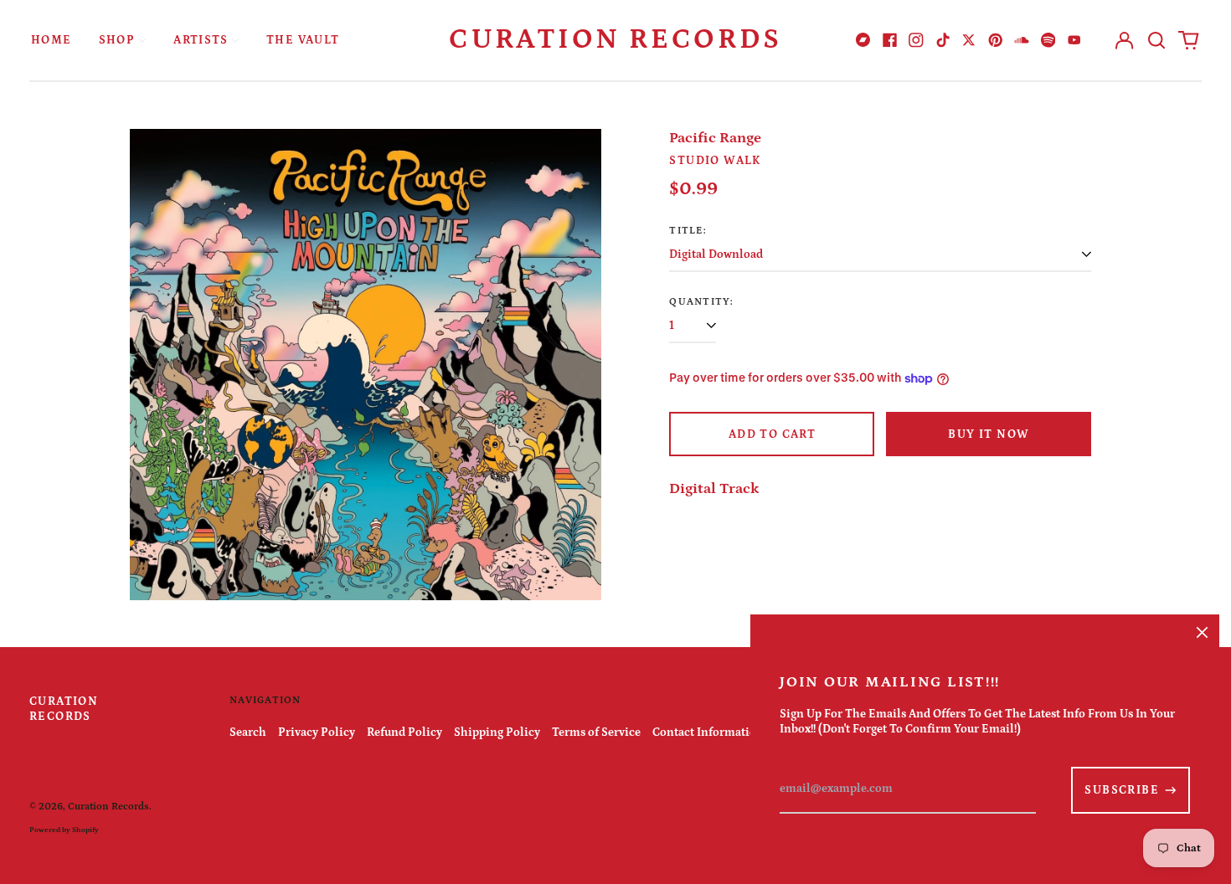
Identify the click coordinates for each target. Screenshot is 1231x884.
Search (247, 732)
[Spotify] (1048, 40)
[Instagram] (916, 40)
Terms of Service (596, 732)
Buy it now (988, 434)
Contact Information (708, 732)
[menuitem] (51, 40)
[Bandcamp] (863, 40)
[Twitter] (968, 40)
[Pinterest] (995, 40)
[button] (1156, 40)
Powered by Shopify (64, 829)
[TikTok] (942, 40)
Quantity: (701, 301)
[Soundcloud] (1021, 40)
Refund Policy (404, 732)
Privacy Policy (316, 732)
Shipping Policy (497, 732)
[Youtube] (1074, 40)
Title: (687, 230)
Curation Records (615, 39)
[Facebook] (890, 40)
